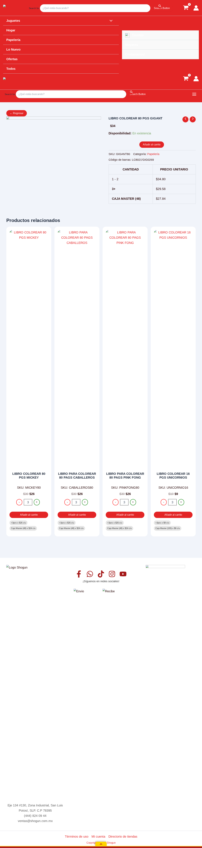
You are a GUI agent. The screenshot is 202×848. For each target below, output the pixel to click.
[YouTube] (123, 574)
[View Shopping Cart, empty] (185, 8)
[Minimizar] (101, 844)
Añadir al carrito (151, 144)
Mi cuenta (98, 836)
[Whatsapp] (89, 574)
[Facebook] (78, 574)
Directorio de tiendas (122, 836)
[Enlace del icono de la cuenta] (196, 8)
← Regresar (16, 113)
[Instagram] (112, 574)
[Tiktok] (100, 574)
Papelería (153, 154)
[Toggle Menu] (110, 21)
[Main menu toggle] (194, 94)
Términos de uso (76, 836)
